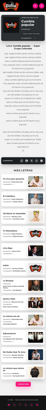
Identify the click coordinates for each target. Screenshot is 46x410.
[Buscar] (35, 5)
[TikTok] (26, 405)
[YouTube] (9, 405)
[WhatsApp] (37, 161)
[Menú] (41, 5)
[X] (32, 161)
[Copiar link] (22, 161)
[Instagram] (31, 405)
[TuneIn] (20, 405)
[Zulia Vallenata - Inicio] (11, 5)
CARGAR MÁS (23, 384)
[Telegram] (42, 161)
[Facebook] (27, 161)
